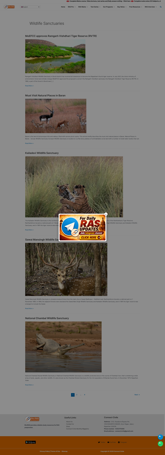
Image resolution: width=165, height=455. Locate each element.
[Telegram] (160, 437)
